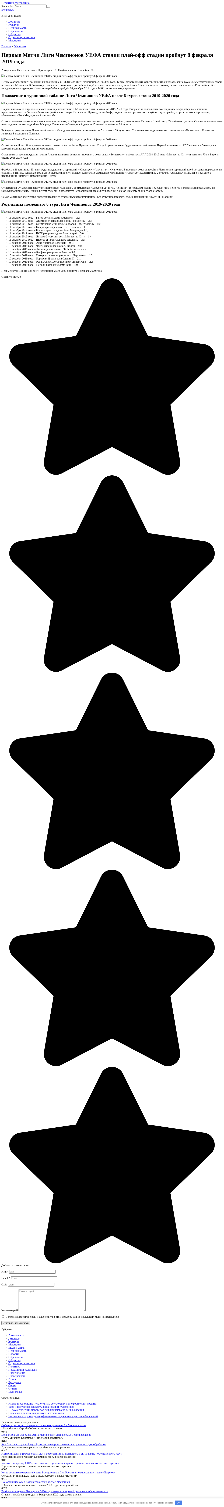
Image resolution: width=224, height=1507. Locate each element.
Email (5, 1278)
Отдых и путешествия (21, 37)
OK (178, 1502)
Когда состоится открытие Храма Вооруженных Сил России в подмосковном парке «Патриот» (58, 1472)
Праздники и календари (22, 1369)
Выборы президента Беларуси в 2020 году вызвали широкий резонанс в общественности (54, 1491)
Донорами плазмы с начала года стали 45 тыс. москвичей (35, 1481)
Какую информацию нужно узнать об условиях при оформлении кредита (52, 1403)
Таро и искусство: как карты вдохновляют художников (41, 1406)
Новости (13, 1353)
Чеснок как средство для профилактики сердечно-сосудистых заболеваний (53, 1416)
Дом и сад (14, 21)
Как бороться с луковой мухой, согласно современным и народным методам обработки (53, 1444)
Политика (14, 1366)
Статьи (12, 1388)
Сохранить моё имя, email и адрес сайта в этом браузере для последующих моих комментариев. (63, 1316)
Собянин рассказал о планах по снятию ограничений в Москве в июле (43, 1425)
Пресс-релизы (16, 1375)
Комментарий (9, 1310)
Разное (12, 1379)
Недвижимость (17, 27)
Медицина (14, 40)
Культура (13, 24)
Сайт (4, 1284)
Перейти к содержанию (15, 2)
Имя (5, 1271)
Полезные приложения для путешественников (36, 1413)
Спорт (12, 1385)
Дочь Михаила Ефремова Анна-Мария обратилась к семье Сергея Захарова (46, 1434)
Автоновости (16, 1335)
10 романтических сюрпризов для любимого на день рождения (46, 1409)
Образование (16, 31)
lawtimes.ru (7, 9)
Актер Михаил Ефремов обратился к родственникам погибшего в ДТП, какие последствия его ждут (61, 1453)
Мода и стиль (16, 1347)
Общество (14, 34)
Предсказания (16, 1372)
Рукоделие (14, 1382)
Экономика (15, 1391)
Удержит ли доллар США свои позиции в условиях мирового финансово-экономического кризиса (60, 1463)
